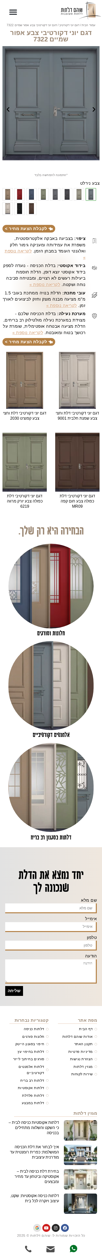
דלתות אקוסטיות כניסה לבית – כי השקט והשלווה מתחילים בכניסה (34, 1127)
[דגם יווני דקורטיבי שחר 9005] (19, 208)
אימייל (91, 918)
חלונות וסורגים (51, 633)
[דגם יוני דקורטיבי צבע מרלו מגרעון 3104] (19, 194)
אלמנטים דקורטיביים (51, 735)
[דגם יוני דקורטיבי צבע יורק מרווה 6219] (43, 194)
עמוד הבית (88, 25)
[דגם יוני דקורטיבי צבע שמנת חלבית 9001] (7, 208)
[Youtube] (46, 1228)
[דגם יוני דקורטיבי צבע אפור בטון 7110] (55, 194)
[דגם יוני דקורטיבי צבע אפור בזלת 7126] (67, 194)
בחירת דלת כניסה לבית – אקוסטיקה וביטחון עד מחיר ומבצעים (37, 1176)
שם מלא (89, 900)
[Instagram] (56, 1228)
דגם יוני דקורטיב (69, 25)
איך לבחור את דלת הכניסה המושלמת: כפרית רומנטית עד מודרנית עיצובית (34, 1152)
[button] (13, 12)
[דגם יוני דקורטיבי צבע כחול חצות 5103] (31, 194)
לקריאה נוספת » (44, 284)
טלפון (92, 937)
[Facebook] (65, 1228)
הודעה (91, 956)
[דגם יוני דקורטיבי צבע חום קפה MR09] (31, 208)
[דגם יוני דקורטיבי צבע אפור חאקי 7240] (79, 194)
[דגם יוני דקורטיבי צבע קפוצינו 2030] (7, 194)
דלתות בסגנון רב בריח (51, 837)
